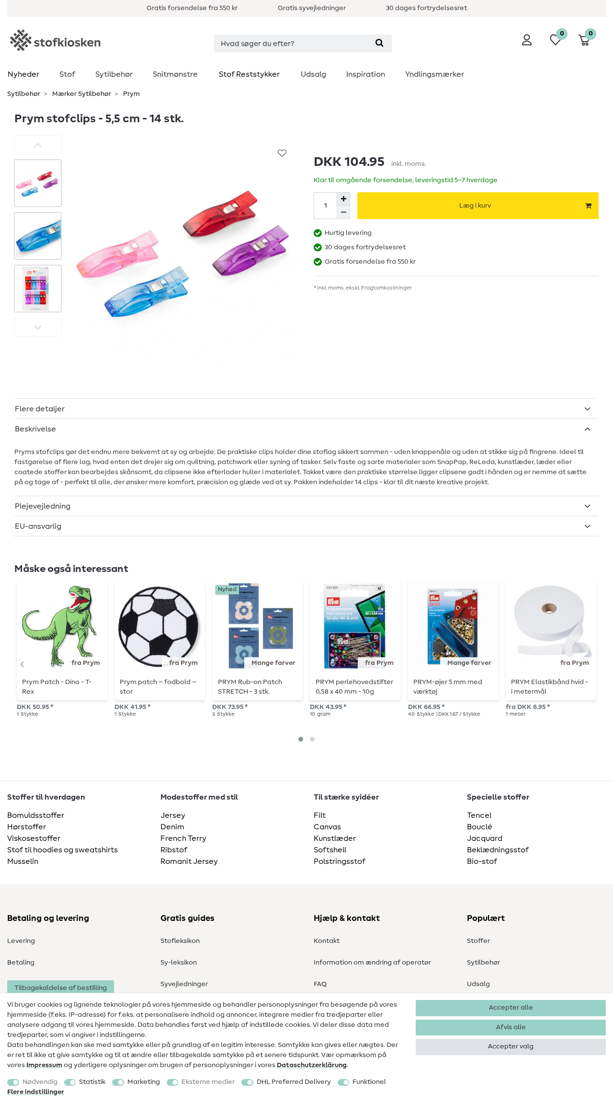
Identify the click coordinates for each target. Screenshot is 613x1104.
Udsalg (313, 74)
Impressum (44, 1065)
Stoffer (478, 941)
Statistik (92, 1082)
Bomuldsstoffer (35, 815)
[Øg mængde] (343, 199)
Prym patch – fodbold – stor (158, 687)
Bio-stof (482, 861)
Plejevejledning (42, 506)
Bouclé (479, 827)
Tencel (479, 815)
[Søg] (379, 43)
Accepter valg (511, 1046)
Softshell (330, 850)
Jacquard (484, 838)
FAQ (320, 984)
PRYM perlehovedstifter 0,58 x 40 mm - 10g (354, 687)
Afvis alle (511, 1027)
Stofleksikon (180, 941)
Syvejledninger (184, 984)
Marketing (143, 1082)
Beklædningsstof (498, 850)
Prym (131, 94)
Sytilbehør (114, 74)
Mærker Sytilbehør (81, 94)
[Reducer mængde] (343, 212)
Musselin (22, 861)
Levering (21, 941)
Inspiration (365, 74)
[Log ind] (526, 39)
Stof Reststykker (249, 74)
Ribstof (173, 850)
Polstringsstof (339, 861)
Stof (67, 74)
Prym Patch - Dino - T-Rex (56, 687)
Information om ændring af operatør (372, 962)
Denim (172, 827)
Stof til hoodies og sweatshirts (62, 850)
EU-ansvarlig (38, 526)
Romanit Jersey (189, 861)
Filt (320, 815)
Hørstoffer (26, 827)
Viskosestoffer (33, 838)
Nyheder (23, 74)
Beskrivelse (35, 429)
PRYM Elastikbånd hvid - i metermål (549, 687)
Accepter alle (511, 1007)
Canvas (327, 827)
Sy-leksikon (178, 962)
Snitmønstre (175, 74)
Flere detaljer (40, 409)
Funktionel (369, 1082)
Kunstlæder (335, 838)
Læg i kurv (475, 205)
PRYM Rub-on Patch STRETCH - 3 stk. (250, 687)
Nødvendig (40, 1082)
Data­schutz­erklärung (312, 1065)
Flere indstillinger (35, 1092)
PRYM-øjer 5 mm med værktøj (447, 687)
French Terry (183, 838)
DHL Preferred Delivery (294, 1082)
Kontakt (327, 941)
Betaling (20, 962)
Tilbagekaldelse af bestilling (60, 988)
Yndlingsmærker (434, 74)
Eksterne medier (208, 1082)
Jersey (172, 815)
